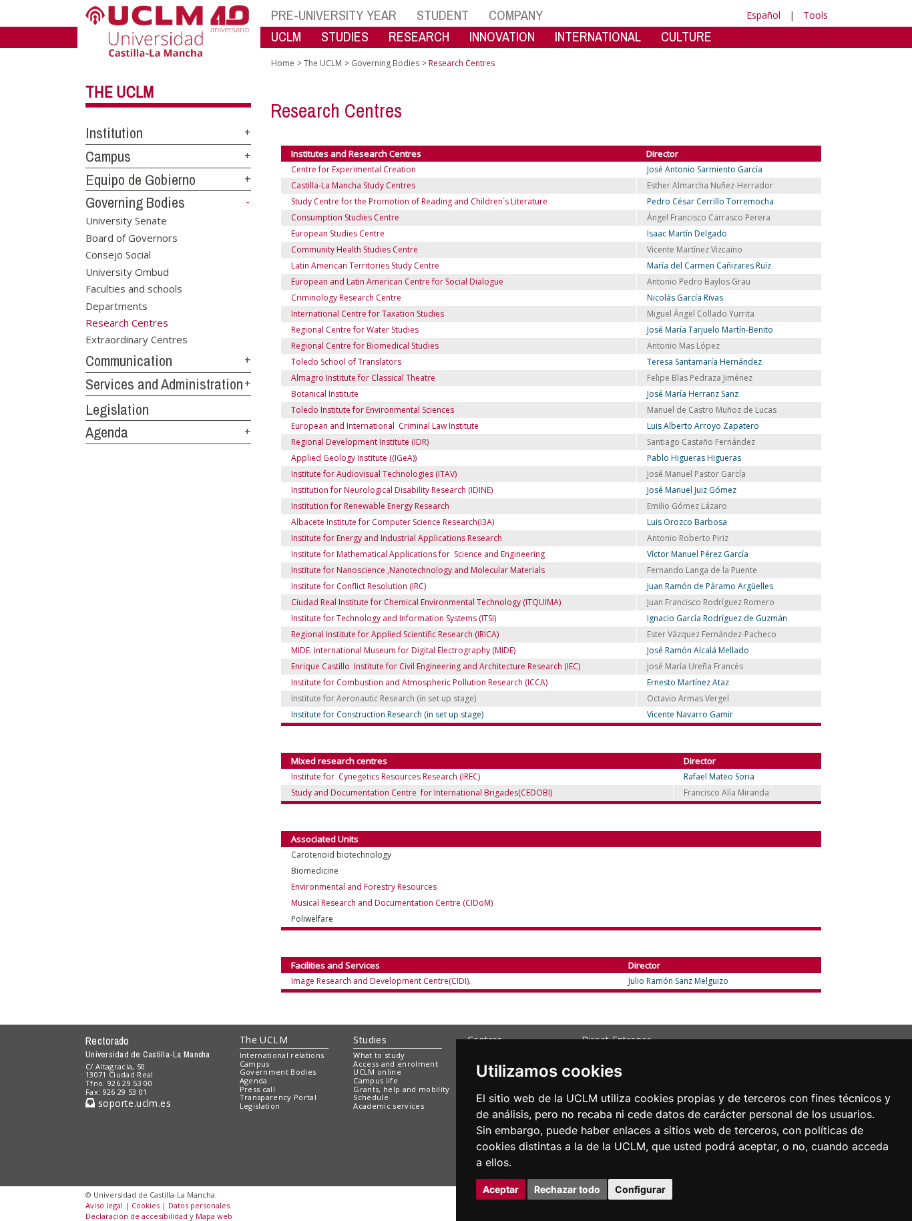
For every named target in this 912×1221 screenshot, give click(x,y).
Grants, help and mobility (401, 1089)
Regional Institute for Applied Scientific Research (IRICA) (395, 634)
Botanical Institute (325, 393)
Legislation (117, 409)
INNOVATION (502, 36)
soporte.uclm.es (133, 1103)
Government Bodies (278, 1072)
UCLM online (377, 1072)
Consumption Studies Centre (345, 217)
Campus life (375, 1080)
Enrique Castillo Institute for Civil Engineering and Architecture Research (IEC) (435, 666)
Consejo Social (118, 254)
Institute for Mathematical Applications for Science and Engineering (418, 554)
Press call (257, 1089)
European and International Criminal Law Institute (385, 425)
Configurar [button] (640, 1189)
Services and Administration (164, 384)
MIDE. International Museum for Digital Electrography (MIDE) (403, 650)
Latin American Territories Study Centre (365, 265)
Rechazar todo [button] (567, 1189)
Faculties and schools (133, 288)
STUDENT (443, 15)
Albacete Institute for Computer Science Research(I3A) (392, 522)
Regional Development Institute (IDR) (360, 442)
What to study (379, 1055)
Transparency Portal (278, 1097)
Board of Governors (131, 237)
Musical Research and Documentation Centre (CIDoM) (392, 902)
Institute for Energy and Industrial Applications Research (396, 538)
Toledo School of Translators (346, 361)
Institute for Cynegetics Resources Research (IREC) (385, 776)
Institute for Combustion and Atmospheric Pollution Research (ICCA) (419, 682)
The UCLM (119, 91)
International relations (282, 1055)
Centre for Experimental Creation (353, 169)
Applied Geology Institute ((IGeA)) (354, 458)
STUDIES (345, 36)
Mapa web (214, 1216)
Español (763, 15)
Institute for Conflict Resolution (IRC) (358, 586)
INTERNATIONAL (598, 36)
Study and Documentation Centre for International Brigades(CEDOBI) (421, 792)
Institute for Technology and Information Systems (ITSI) (393, 618)
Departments (116, 305)
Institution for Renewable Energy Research (370, 506)
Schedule (371, 1097)
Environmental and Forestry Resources (364, 886)
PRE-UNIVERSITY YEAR (334, 15)
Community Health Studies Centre (354, 249)
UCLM (286, 36)
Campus (108, 156)
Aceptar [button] (501, 1189)
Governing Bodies (135, 202)
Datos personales (199, 1205)
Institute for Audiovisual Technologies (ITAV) (374, 474)
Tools (815, 15)
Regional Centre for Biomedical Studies (365, 345)
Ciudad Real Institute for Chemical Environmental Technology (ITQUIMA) (426, 602)
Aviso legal (104, 1205)
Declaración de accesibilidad (136, 1216)
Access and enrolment (395, 1064)
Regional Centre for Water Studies (355, 329)
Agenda (106, 432)
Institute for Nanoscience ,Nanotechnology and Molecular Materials (418, 570)
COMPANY (516, 15)
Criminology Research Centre (346, 297)
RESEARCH (419, 36)
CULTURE (686, 36)
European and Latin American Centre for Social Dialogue (397, 281)
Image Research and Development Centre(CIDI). (381, 981)
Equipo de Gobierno (140, 180)
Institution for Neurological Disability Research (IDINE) (392, 490)
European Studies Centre (338, 233)
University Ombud (127, 271)
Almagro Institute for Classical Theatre (363, 377)
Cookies (146, 1205)
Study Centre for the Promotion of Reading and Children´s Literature (419, 201)
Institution (114, 133)
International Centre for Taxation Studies (367, 313)
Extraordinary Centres (136, 339)
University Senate (126, 220)
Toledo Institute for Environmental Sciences (372, 409)
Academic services (388, 1106)
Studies (370, 1039)
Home (282, 63)
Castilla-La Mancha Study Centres (356, 185)
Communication (128, 361)
